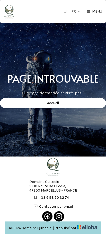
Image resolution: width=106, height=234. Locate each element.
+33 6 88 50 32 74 (54, 197)
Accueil (53, 103)
